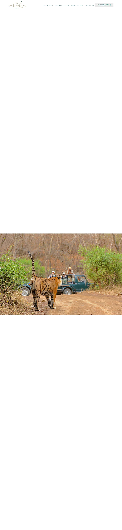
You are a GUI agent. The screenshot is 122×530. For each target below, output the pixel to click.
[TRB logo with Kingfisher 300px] (17, 1)
